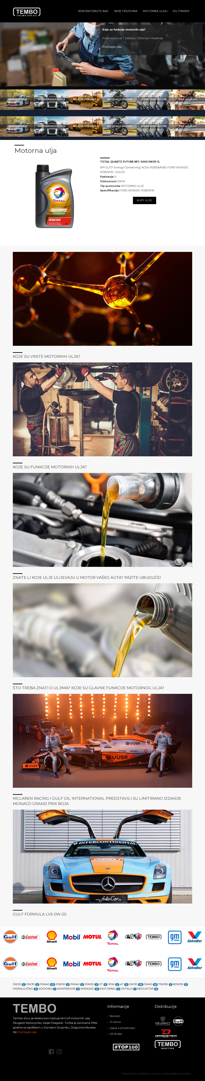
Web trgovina (125, 11)
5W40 (148, 984)
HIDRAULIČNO (23, 988)
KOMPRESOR (66, 988)
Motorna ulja (154, 11)
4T (121, 984)
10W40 (44, 984)
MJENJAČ (87, 988)
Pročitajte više (27, 1032)
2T (101, 984)
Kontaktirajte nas (93, 11)
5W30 (133, 984)
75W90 (163, 984)
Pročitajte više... (156, 53)
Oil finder (181, 11)
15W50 (89, 984)
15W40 (74, 984)
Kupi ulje (144, 200)
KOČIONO (45, 988)
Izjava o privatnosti (122, 1028)
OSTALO (126, 988)
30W (111, 984)
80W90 (178, 984)
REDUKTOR (145, 988)
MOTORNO (107, 988)
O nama (115, 1021)
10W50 (60, 984)
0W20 (17, 984)
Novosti (115, 1016)
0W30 (30, 984)
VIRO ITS (156, 1074)
